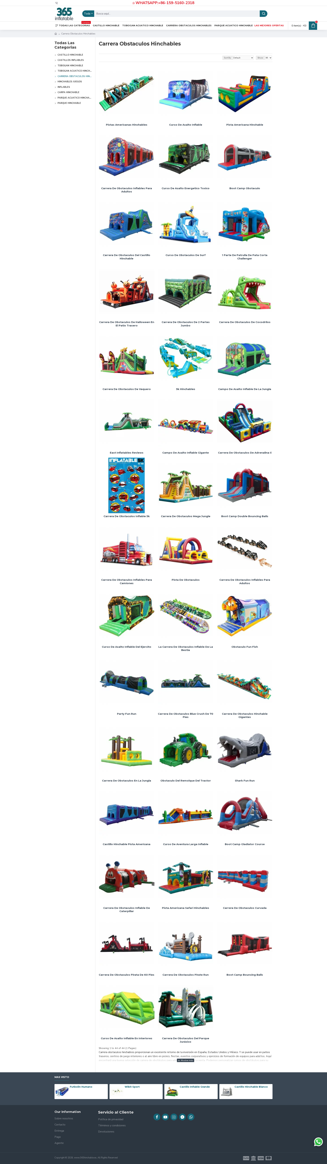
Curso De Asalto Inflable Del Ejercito (126, 646)
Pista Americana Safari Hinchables (185, 908)
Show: (260, 57)
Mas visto (61, 1077)
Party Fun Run (126, 713)
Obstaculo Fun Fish (244, 646)
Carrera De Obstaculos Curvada (245, 908)
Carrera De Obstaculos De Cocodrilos (244, 322)
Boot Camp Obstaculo (244, 188)
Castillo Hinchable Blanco (251, 1086)
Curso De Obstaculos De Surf (186, 255)
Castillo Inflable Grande (195, 1086)
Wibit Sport (132, 1086)
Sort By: (227, 57)
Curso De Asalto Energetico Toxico (185, 188)
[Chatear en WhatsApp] (318, 1142)
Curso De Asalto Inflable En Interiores (126, 1038)
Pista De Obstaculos (186, 579)
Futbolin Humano (81, 1086)
